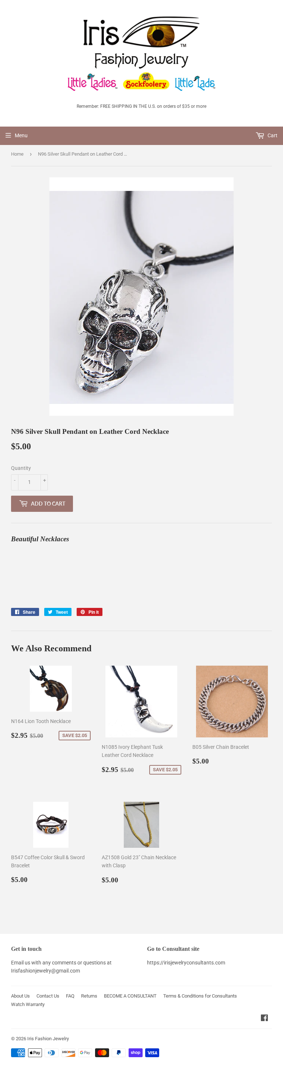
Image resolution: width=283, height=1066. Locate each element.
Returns (89, 996)
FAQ (70, 996)
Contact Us (47, 996)
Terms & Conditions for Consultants (200, 996)
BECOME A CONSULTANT (130, 996)
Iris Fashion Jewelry (48, 1038)
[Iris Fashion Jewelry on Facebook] (264, 1019)
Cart (271, 135)
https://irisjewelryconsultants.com (186, 963)
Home (17, 154)
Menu (21, 135)
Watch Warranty (28, 1004)
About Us (20, 996)
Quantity (21, 468)
